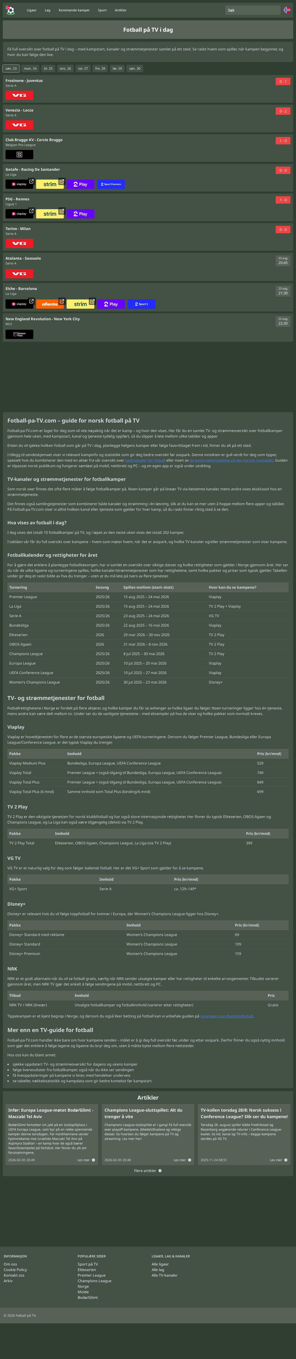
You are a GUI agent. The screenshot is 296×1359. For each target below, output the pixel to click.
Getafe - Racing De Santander (33, 169)
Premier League (92, 1275)
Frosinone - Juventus (24, 80)
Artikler (120, 10)
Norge (83, 1286)
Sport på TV (88, 1264)
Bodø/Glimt (88, 1297)
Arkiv (8, 1280)
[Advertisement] (148, 377)
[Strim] (50, 184)
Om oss (10, 1264)
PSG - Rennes (17, 199)
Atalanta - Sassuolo (23, 258)
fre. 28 (100, 68)
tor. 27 (83, 68)
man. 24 (30, 68)
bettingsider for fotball (145, 460)
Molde (83, 1291)
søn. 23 (11, 68)
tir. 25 (48, 68)
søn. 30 (134, 68)
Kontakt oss (14, 1275)
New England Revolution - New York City (43, 318)
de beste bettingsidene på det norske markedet (231, 460)
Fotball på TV (25, 1315)
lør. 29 (117, 68)
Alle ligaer (160, 1264)
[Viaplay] (19, 184)
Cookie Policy (15, 1269)
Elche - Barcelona (21, 288)
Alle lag (158, 1269)
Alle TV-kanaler (165, 1275)
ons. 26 (65, 68)
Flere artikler (145, 1170)
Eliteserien (87, 1269)
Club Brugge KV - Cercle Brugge (34, 139)
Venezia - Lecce (20, 110)
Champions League (94, 1280)
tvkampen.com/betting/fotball (226, 1016)
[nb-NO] (10, 10)
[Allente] (50, 304)
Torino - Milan (18, 228)
